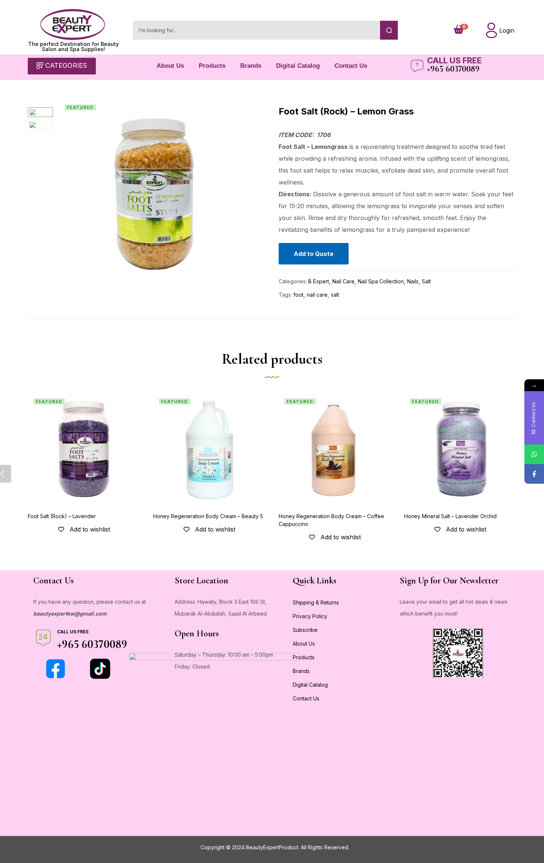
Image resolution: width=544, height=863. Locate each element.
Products (212, 65)
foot (298, 294)
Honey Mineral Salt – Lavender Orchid (450, 516)
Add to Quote (313, 253)
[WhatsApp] (534, 454)
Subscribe (305, 630)
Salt (426, 281)
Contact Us (351, 65)
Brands (250, 65)
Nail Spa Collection (381, 281)
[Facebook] (534, 474)
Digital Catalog (298, 65)
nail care (317, 294)
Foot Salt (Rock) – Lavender (62, 516)
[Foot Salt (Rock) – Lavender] (84, 449)
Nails (413, 281)
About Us (170, 65)
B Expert (318, 281)
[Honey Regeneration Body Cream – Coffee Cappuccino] (335, 449)
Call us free (454, 60)
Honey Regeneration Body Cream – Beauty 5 (208, 516)
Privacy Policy (310, 616)
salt (335, 294)
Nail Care (343, 281)
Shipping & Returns (316, 602)
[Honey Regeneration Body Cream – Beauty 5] (209, 449)
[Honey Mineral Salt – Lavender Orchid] (460, 449)
